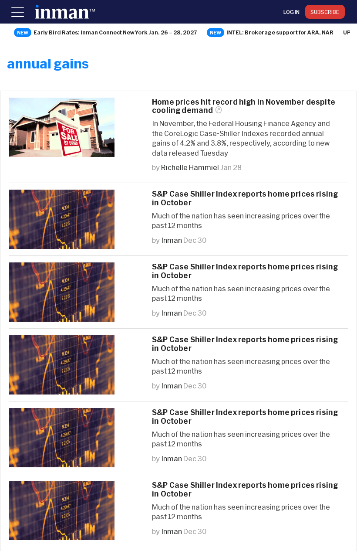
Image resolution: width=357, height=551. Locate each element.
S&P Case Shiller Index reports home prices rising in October (245, 198)
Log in (291, 12)
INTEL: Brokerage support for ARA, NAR (279, 32)
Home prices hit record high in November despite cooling (243, 106)
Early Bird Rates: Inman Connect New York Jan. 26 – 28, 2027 (115, 32)
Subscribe (325, 12)
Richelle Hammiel (190, 167)
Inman (171, 240)
